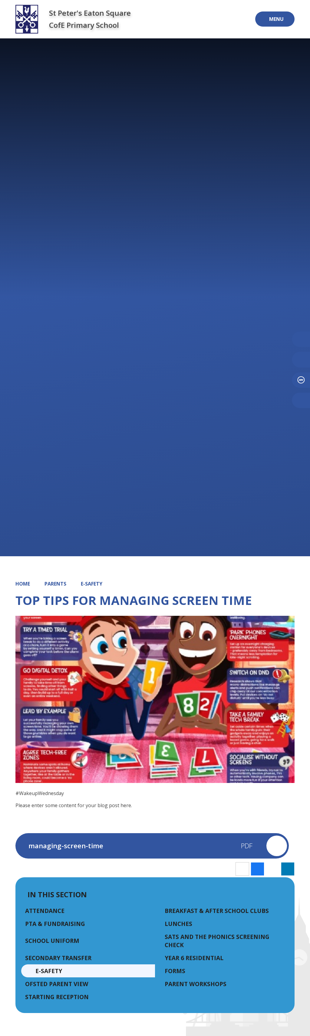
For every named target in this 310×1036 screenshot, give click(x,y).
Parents (55, 583)
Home (22, 583)
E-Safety (91, 583)
